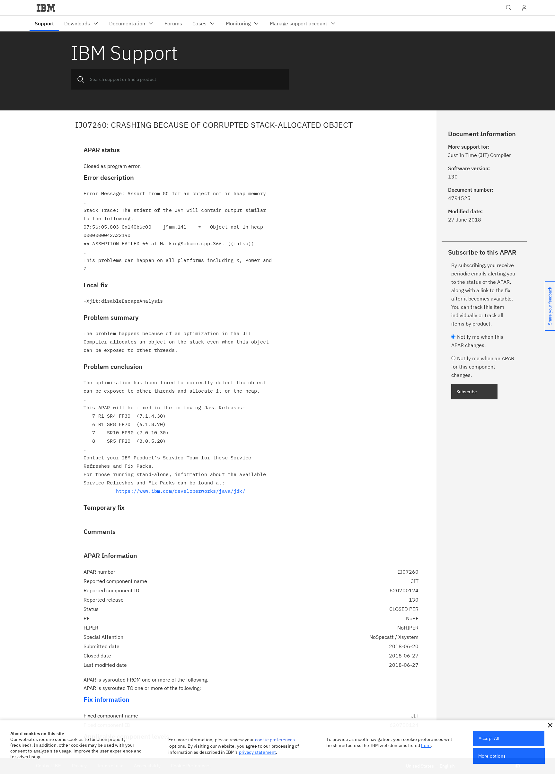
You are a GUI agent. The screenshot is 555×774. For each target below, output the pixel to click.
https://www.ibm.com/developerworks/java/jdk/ (180, 491)
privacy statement (257, 752)
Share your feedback (550, 306)
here (426, 745)
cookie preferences (275, 740)
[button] (550, 725)
